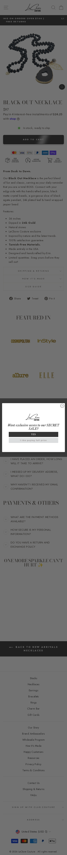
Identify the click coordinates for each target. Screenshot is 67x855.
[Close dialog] (62, 406)
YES (33, 434)
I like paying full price (33, 440)
